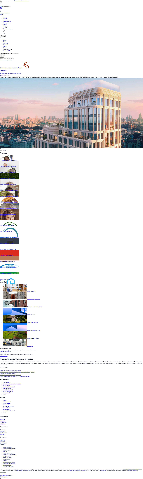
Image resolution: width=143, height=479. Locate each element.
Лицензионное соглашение (23, 470)
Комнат (2, 55)
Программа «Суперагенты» (9, 454)
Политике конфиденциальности (78, 470)
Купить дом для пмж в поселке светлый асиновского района (14, 376)
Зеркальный (6, 405)
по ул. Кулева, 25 (7, 402)
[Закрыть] (1, 2)
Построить (5, 44)
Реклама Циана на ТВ (8, 453)
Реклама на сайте (7, 457)
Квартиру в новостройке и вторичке (9, 53)
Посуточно (5, 43)
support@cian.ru (102, 470)
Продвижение (6, 459)
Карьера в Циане (7, 465)
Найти (10, 60)
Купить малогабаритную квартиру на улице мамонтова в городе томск (17, 372)
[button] (71, 72)
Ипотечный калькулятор (9, 462)
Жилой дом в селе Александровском (12, 384)
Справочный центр (7, 447)
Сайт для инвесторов (8, 466)
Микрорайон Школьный (9, 411)
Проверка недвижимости (9, 463)
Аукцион (5, 451)
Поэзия (4, 400)
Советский (2, 424)
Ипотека (5, 24)
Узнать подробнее (4, 75)
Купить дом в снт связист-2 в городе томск (10, 375)
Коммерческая (6, 23)
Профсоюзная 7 (7, 403)
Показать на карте (4, 60)
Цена (2, 56)
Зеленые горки (6, 409)
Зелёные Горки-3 (7, 408)
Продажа (5, 18)
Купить (4, 40)
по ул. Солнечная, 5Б (8, 391)
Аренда (5, 17)
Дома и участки (7, 21)
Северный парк (6, 382)
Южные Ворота (7, 388)
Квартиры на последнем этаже (7, 373)
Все (4, 394)
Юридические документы (9, 448)
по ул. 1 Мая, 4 (6, 385)
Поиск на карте (6, 450)
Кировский (2, 419)
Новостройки (6, 20)
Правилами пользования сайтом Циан (132, 469)
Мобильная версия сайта (6, 475)
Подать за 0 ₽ (6, 50)
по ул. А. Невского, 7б (8, 406)
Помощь (5, 460)
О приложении (3, 476)
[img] (25, 67)
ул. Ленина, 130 (6, 393)
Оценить (5, 46)
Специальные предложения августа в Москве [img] (11, 67)
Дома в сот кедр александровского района (10, 370)
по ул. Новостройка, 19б (9, 387)
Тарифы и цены (6, 456)
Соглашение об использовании (21, 0)
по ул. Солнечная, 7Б (8, 390)
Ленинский (2, 421)
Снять (4, 41)
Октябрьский (3, 422)
